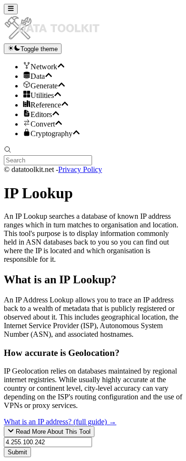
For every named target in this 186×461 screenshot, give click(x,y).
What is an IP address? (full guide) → (60, 422)
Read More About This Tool (52, 432)
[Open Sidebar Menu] (11, 9)
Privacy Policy (80, 169)
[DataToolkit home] (56, 39)
